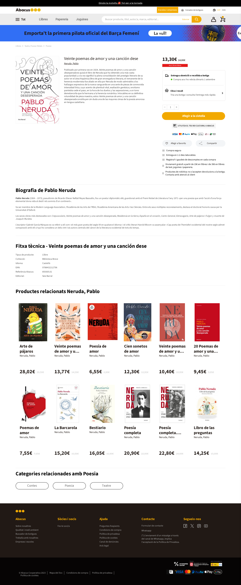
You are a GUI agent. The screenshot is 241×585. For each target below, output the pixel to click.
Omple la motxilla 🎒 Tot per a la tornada (120, 3)
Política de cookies (109, 538)
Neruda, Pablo (71, 63)
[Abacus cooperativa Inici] (29, 11)
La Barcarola (65, 428)
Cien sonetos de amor (135, 348)
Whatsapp (146, 530)
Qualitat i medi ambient (27, 530)
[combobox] (137, 19)
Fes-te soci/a (64, 526)
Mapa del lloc (56, 573)
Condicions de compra (110, 530)
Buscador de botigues (26, 534)
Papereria (62, 19)
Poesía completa (132, 430)
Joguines (82, 19)
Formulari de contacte (152, 525)
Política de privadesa (110, 534)
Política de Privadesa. (169, 542)
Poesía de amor (97, 348)
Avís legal (104, 545)
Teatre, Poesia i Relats (34, 46)
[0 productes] (222, 21)
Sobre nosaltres (23, 526)
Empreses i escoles (25, 541)
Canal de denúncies (109, 541)
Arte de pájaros (26, 348)
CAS (223, 10)
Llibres (43, 19)
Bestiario (97, 428)
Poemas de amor (29, 430)
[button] (213, 20)
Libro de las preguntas (204, 430)
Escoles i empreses (167, 10)
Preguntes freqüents (110, 526)
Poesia (48, 46)
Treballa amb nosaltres (27, 538)
